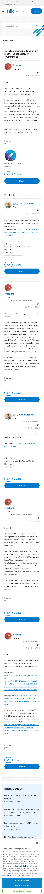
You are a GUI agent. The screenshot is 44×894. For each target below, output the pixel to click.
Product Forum (8, 40)
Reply (22, 181)
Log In (36, 11)
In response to (22, 300)
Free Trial (35, 2)
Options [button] (40, 40)
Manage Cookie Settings (22, 891)
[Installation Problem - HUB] (40, 194)
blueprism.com (10, 5)
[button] (8, 174)
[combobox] (22, 26)
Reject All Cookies (22, 886)
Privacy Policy (7, 875)
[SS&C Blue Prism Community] (16, 11)
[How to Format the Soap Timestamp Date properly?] (36, 194)
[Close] (37, 843)
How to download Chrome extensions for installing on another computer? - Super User (21, 232)
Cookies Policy (20, 866)
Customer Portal (12, 2)
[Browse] (4, 11)
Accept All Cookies (22, 880)
